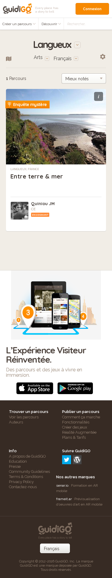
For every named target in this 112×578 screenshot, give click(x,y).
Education (18, 461)
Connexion (92, 9)
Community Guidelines (29, 471)
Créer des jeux (74, 427)
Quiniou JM (43, 203)
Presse (15, 466)
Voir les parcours (24, 417)
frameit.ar (64, 499)
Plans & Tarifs (74, 437)
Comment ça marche (81, 417)
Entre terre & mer (36, 176)
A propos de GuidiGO (27, 456)
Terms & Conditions (26, 476)
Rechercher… (76, 24)
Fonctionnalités (75, 422)
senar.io (62, 485)
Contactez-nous (23, 487)
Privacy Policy (21, 481)
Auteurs (16, 422)
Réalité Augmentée (79, 432)
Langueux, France (24, 169)
